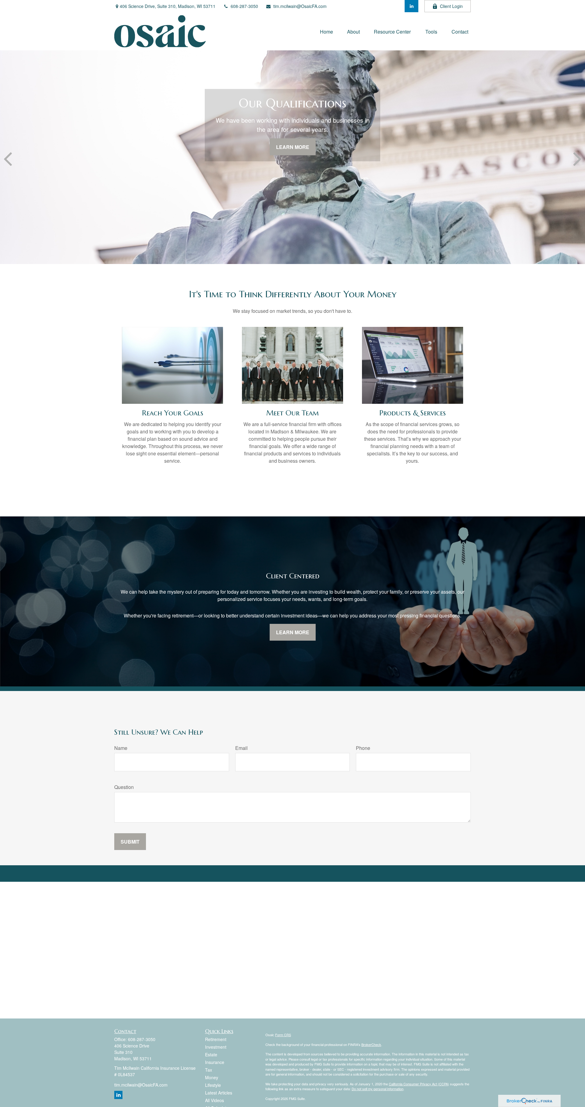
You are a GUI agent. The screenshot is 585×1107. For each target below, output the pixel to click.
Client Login (451, 6)
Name (120, 747)
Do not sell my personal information (377, 1088)
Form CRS (283, 1034)
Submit (130, 841)
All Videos (214, 1100)
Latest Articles (218, 1093)
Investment (215, 1047)
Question (124, 786)
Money (211, 1077)
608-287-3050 (244, 6)
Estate (211, 1054)
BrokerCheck (371, 1044)
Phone (363, 747)
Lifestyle (213, 1085)
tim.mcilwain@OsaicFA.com (300, 6)
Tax (208, 1070)
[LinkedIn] (411, 6)
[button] (326, 31)
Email (241, 747)
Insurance (214, 1062)
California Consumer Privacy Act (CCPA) (419, 1083)
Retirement (215, 1039)
